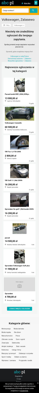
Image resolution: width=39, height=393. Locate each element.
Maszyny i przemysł (9, 353)
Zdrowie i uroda (7, 339)
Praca (18, 336)
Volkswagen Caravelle (13, 123)
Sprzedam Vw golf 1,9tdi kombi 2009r (19, 209)
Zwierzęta (5, 343)
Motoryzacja (6, 329)
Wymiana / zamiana (9, 360)
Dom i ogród (20, 339)
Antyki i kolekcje (7, 346)
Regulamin (18, 376)
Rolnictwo (5, 350)
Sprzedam (9, 294)
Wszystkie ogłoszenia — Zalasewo (19, 61)
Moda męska (6, 332)
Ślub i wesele (20, 346)
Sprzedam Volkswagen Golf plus (17, 266)
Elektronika (16, 343)
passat (7, 238)
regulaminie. (24, 391)
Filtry (8, 25)
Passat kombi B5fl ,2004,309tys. (17, 94)
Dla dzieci (17, 332)
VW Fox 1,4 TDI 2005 (13, 152)
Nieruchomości (7, 336)
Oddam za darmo (20, 357)
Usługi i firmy (16, 350)
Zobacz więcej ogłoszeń (19, 309)
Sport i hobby (6, 357)
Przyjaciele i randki (25, 360)
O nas (19, 379)
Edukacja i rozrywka (26, 353)
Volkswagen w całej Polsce (19, 56)
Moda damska (19, 329)
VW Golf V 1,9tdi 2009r (13, 180)
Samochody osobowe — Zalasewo (19, 58)
